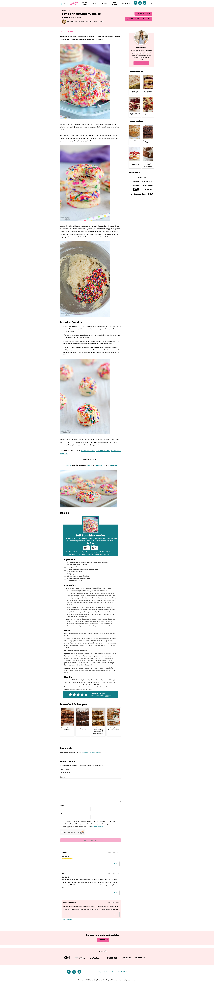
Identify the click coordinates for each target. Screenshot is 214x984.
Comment (63, 777)
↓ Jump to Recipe (143, 14)
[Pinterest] (135, 3)
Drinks (104, 3)
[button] (63, 17)
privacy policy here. (97, 827)
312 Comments (100, 21)
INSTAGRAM (113, 465)
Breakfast (126, 3)
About (113, 972)
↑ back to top (123, 972)
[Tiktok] (144, 3)
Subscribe (103, 940)
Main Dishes (114, 3)
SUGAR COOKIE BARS (88, 451)
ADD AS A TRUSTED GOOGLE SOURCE (140, 18)
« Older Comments (66, 920)
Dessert (95, 3)
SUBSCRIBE (67, 465)
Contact (106, 972)
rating (107, 696)
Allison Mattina (105, 554)
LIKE (88, 465)
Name (62, 805)
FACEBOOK (98, 465)
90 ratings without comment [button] (91, 753)
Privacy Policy (97, 972)
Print (87, 548)
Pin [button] (95, 548)
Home (63, 10)
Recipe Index (84, 3)
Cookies (68, 10)
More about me (140, 63)
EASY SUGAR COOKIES (103, 451)
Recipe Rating (64, 770)
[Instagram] (140, 3)
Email (62, 813)
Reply (116, 864)
